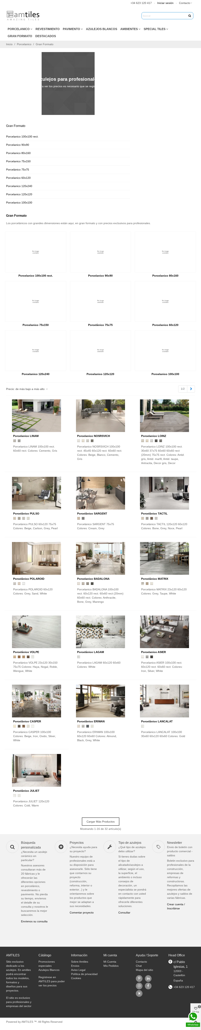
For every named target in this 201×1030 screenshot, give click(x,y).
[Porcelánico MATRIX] (164, 558)
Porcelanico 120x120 (19, 194)
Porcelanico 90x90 (17, 144)
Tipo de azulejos (129, 842)
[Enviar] (189, 15)
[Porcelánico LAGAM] (100, 631)
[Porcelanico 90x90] (100, 252)
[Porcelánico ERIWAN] (100, 701)
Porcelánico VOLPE (26, 652)
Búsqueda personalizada (31, 845)
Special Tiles (154, 29)
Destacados (45, 36)
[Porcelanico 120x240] (35, 350)
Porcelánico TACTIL (154, 513)
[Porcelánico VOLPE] (36, 631)
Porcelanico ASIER (153, 652)
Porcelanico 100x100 (19, 202)
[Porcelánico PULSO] (36, 493)
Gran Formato (20, 36)
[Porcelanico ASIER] (164, 631)
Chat (139, 965)
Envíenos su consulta (34, 921)
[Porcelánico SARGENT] (100, 493)
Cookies (76, 978)
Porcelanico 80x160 (18, 153)
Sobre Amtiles (79, 961)
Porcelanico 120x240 (19, 186)
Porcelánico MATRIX (154, 578)
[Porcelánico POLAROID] (36, 558)
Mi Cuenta (109, 961)
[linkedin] (148, 978)
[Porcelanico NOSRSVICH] (100, 415)
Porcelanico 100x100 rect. (22, 136)
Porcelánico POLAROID (28, 578)
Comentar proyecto (82, 912)
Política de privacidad (84, 974)
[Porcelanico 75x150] (35, 301)
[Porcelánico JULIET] (36, 770)
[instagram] (139, 986)
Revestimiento (48, 29)
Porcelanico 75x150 (18, 161)
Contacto (141, 961)
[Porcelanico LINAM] (36, 415)
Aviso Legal (78, 969)
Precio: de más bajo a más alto (25, 389)
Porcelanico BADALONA (93, 578)
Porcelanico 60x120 (18, 177)
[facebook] (148, 986)
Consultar (124, 912)
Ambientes (129, 29)
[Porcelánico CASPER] (36, 701)
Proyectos (77, 842)
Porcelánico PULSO (26, 513)
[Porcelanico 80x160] (165, 252)
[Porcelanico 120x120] (100, 350)
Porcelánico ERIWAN (91, 721)
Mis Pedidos (111, 965)
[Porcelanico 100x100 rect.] (35, 252)
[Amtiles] (23, 16)
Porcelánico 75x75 (17, 169)
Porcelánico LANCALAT (157, 721)
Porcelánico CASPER (27, 721)
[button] (186, 3)
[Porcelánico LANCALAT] (164, 701)
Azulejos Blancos (101, 29)
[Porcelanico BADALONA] (100, 558)
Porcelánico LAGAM (90, 652)
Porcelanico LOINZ (153, 435)
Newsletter (174, 842)
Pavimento (71, 29)
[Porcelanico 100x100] (165, 350)
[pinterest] (139, 978)
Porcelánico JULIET (26, 790)
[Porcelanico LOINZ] (164, 415)
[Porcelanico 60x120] (165, 301)
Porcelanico (19, 29)
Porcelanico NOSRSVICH (93, 435)
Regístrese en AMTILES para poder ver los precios (51, 981)
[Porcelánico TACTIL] (164, 493)
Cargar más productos (101, 821)
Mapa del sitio (144, 969)
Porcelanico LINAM (26, 435)
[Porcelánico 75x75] (100, 301)
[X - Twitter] (139, 993)
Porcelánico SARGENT (92, 513)
